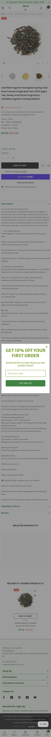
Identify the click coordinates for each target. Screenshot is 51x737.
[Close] (47, 347)
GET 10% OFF (25, 383)
